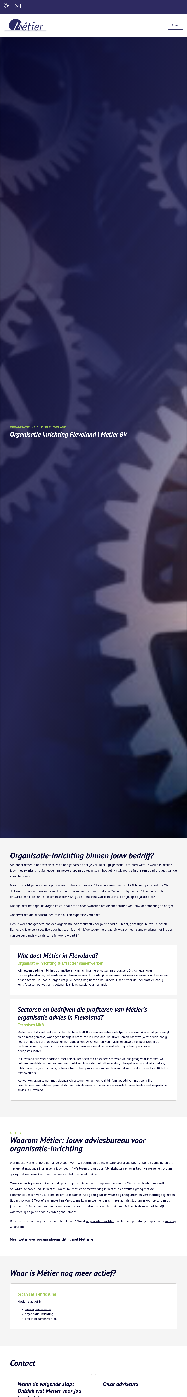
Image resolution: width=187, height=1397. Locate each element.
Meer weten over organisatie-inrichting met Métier (50, 1239)
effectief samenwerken (41, 1319)
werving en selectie (38, 1309)
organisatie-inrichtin (38, 1314)
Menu (176, 25)
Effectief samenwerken (48, 1200)
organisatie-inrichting (100, 1221)
